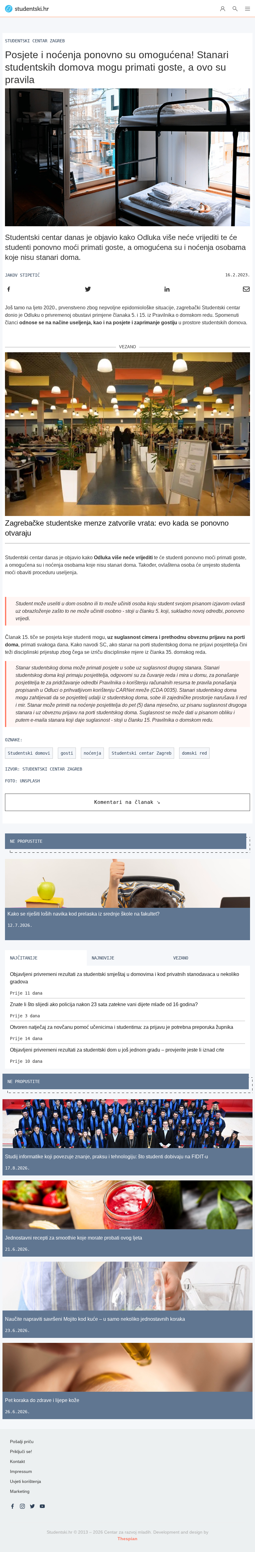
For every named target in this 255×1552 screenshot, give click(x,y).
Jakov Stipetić (22, 275)
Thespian (127, 1538)
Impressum (21, 1471)
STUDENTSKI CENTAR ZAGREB (52, 769)
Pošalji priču (22, 1441)
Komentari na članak (123, 802)
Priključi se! (21, 1451)
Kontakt (17, 1461)
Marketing (20, 1491)
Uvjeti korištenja (25, 1481)
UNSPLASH (30, 780)
